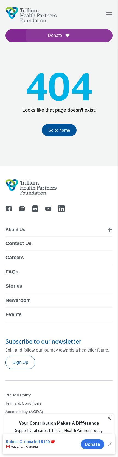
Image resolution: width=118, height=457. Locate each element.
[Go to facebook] (8, 208)
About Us (15, 229)
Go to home (59, 130)
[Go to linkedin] (61, 208)
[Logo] (11, 39)
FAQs (11, 272)
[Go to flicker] (35, 208)
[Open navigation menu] (109, 14)
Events (13, 314)
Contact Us (18, 243)
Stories (13, 286)
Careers (14, 257)
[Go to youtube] (48, 208)
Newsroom (18, 300)
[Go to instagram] (22, 208)
